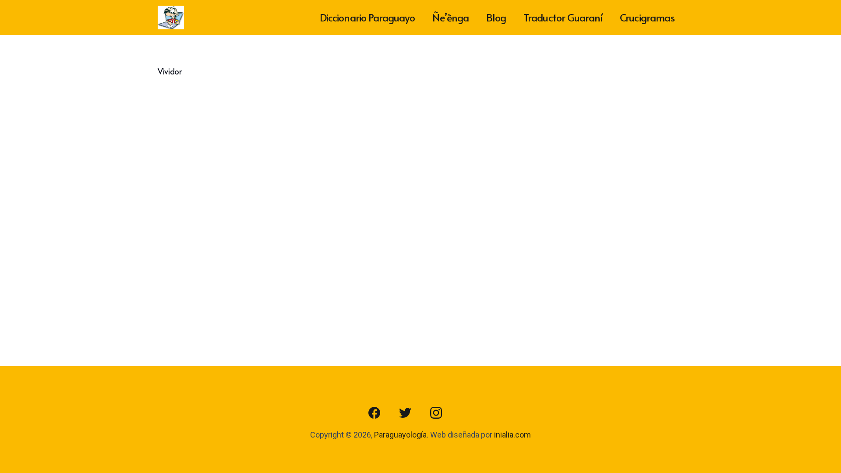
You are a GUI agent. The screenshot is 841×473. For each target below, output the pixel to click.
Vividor (169, 71)
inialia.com (512, 434)
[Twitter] (405, 413)
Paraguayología (400, 434)
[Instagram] (435, 413)
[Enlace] (171, 18)
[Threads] (466, 413)
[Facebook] (374, 413)
